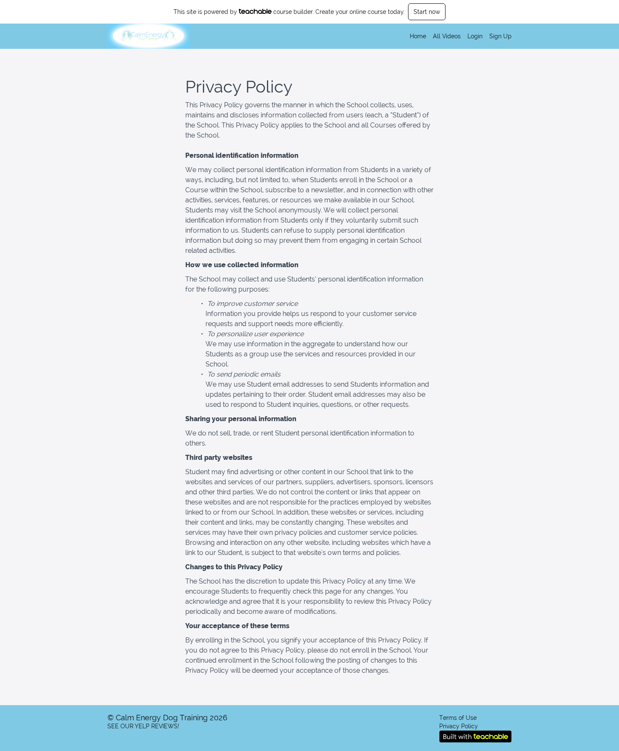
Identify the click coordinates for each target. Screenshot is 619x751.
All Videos (447, 36)
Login (475, 36)
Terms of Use (458, 717)
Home (418, 36)
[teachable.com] (255, 11)
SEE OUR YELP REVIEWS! (143, 726)
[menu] (457, 36)
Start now (427, 11)
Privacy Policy (458, 726)
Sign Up (500, 36)
